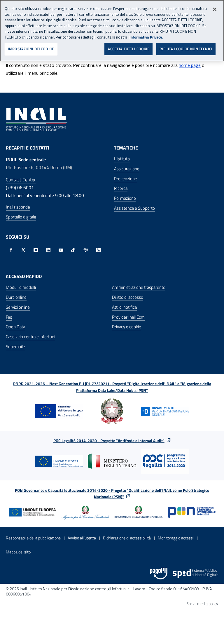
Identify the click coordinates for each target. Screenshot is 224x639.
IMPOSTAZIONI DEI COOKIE (31, 49)
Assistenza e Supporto (134, 208)
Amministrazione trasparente (138, 287)
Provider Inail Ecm (128, 317)
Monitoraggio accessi (176, 538)
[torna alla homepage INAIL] (36, 119)
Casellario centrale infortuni (30, 336)
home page (190, 65)
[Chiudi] (214, 9)
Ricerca (120, 188)
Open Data (15, 326)
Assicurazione (126, 168)
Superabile (15, 346)
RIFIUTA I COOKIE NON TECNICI (186, 49)
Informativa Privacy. (146, 37)
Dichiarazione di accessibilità (127, 538)
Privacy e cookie (126, 326)
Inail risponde (18, 207)
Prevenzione (125, 178)
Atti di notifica (124, 307)
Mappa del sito (18, 552)
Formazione (125, 198)
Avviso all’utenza (82, 538)
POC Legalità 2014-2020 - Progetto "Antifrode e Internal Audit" (108, 440)
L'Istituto (122, 158)
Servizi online (18, 307)
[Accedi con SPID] (195, 573)
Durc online (16, 297)
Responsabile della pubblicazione (33, 538)
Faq (9, 317)
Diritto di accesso (127, 297)
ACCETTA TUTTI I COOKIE (128, 49)
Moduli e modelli (21, 287)
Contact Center (21, 179)
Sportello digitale (21, 216)
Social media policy (202, 603)
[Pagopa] (158, 573)
